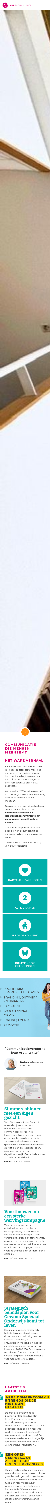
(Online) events (17, 1020)
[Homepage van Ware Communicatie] (17, 5)
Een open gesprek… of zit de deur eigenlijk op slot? (24, 1459)
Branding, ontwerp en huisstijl (20, 999)
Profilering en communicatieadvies (21, 990)
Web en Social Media (16, 1013)
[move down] (25, 732)
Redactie (11, 1025)
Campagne (12, 1006)
